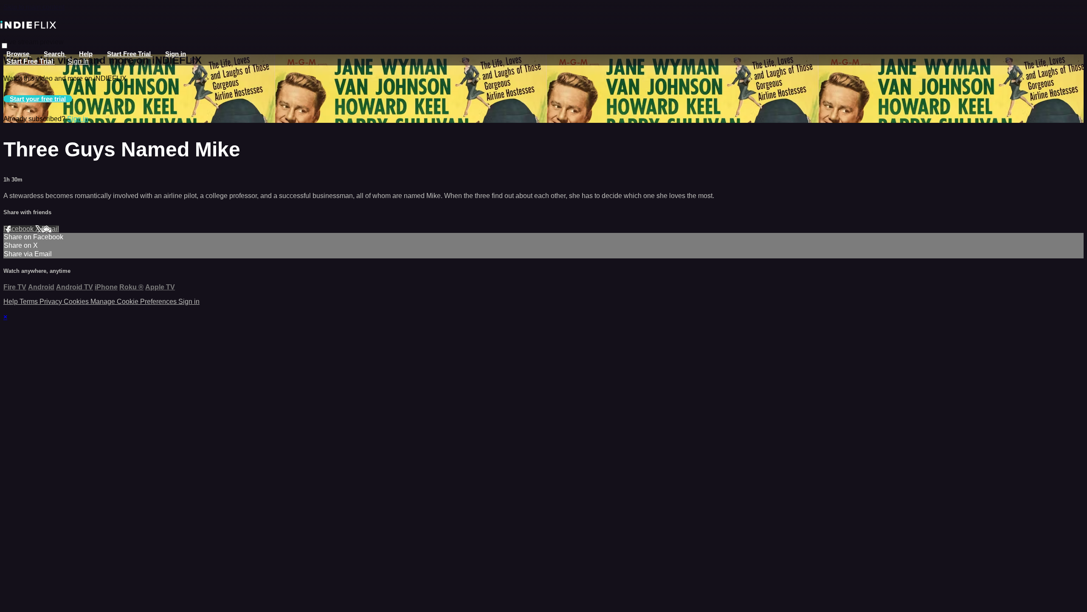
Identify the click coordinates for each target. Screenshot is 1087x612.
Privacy (51, 301)
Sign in (175, 53)
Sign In (78, 61)
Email (50, 228)
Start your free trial (38, 98)
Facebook (19, 228)
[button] (4, 45)
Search (55, 53)
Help (86, 53)
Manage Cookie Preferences (134, 301)
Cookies (77, 301)
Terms (29, 301)
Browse (18, 53)
